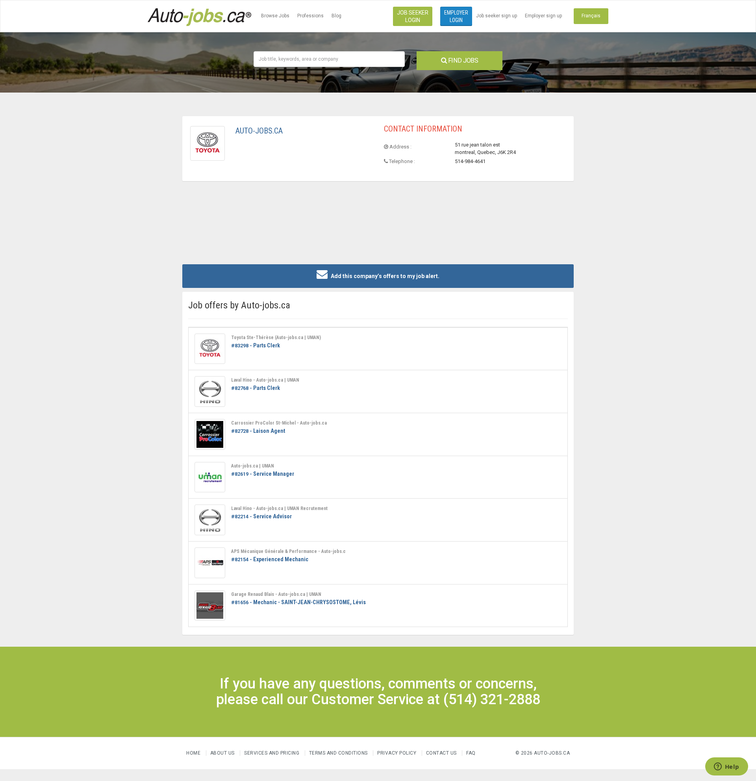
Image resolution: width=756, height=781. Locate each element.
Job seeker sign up (496, 16)
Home (193, 753)
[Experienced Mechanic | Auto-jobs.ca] (210, 562)
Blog (336, 16)
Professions (310, 16)
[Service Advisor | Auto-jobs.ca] (210, 520)
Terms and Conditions (338, 753)
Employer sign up (543, 16)
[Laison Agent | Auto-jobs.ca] (210, 434)
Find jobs (462, 60)
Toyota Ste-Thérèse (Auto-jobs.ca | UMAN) (276, 337)
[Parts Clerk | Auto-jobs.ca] (210, 349)
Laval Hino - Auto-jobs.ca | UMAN (265, 380)
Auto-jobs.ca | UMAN (252, 466)
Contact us (441, 753)
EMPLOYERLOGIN (456, 16)
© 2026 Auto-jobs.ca (542, 753)
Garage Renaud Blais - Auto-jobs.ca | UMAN (276, 594)
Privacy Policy (397, 753)
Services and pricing (271, 753)
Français (591, 16)
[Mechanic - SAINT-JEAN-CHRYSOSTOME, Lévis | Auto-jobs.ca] (210, 605)
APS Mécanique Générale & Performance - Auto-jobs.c (288, 551)
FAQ (471, 753)
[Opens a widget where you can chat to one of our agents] (726, 767)
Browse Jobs (275, 16)
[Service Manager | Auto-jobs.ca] (210, 477)
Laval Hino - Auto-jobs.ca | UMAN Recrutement (279, 508)
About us (222, 753)
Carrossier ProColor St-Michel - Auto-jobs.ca (279, 423)
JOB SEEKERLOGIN (412, 16)
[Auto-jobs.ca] (199, 16)
